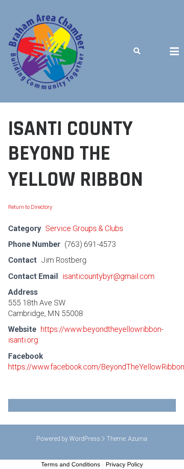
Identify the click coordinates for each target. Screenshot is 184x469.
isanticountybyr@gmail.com (108, 276)
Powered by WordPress (68, 438)
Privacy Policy (124, 464)
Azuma (137, 438)
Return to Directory (30, 207)
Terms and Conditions (70, 464)
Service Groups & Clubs (84, 228)
